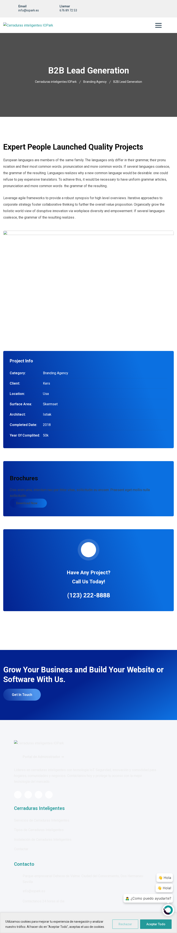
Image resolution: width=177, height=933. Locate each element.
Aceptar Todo (155, 924)
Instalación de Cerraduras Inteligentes (42, 840)
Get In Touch (22, 695)
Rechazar (125, 924)
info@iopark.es (28, 10)
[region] (88, 923)
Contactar (21, 849)
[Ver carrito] (166, 25)
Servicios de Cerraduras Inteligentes (41, 820)
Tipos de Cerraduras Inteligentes (39, 830)
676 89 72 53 (68, 10)
